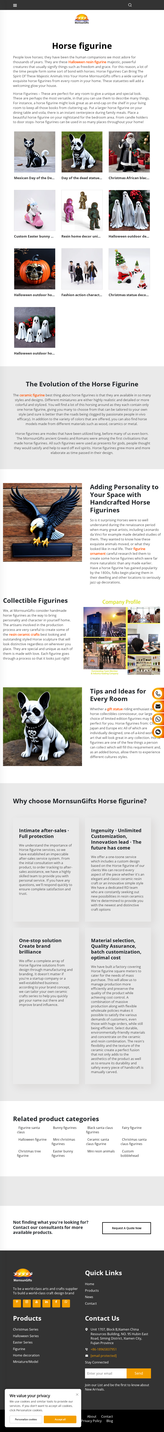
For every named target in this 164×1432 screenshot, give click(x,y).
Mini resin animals (101, 1151)
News (89, 1297)
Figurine (19, 1349)
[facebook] (56, 1303)
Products (92, 1290)
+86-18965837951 (104, 1349)
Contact (91, 1303)
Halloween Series (26, 1336)
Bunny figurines (65, 1128)
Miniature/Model (25, 1361)
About (91, 1416)
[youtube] (37, 1303)
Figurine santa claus (28, 1130)
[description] (23, 1274)
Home (89, 1284)
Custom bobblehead (130, 1153)
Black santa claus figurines (99, 1130)
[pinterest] (17, 1303)
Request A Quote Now (126, 1228)
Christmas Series (25, 1329)
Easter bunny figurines (62, 1153)
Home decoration (26, 1355)
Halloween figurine (32, 1139)
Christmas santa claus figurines (134, 1141)
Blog (109, 1421)
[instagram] (27, 1303)
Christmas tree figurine (29, 1153)
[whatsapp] (66, 1303)
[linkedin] (46, 1303)
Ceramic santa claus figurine (97, 1141)
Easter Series (23, 1342)
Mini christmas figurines (63, 1141)
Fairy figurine (132, 1128)
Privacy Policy (91, 1421)
